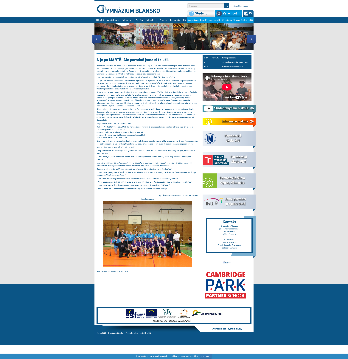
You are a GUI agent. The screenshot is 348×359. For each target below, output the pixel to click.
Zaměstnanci (113, 20)
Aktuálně (100, 20)
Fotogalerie (151, 20)
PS (184, 20)
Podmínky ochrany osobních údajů (138, 333)
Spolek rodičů (247, 20)
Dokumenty (127, 20)
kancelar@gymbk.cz (232, 245)
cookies (194, 356)
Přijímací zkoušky (213, 20)
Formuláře (175, 20)
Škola (190, 20)
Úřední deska (199, 20)
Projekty (163, 20)
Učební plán (227, 20)
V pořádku (205, 356)
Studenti (200, 13)
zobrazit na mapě (229, 247)
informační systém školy (228, 328)
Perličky (139, 20)
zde (151, 199)
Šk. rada (236, 20)
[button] (106, 36)
